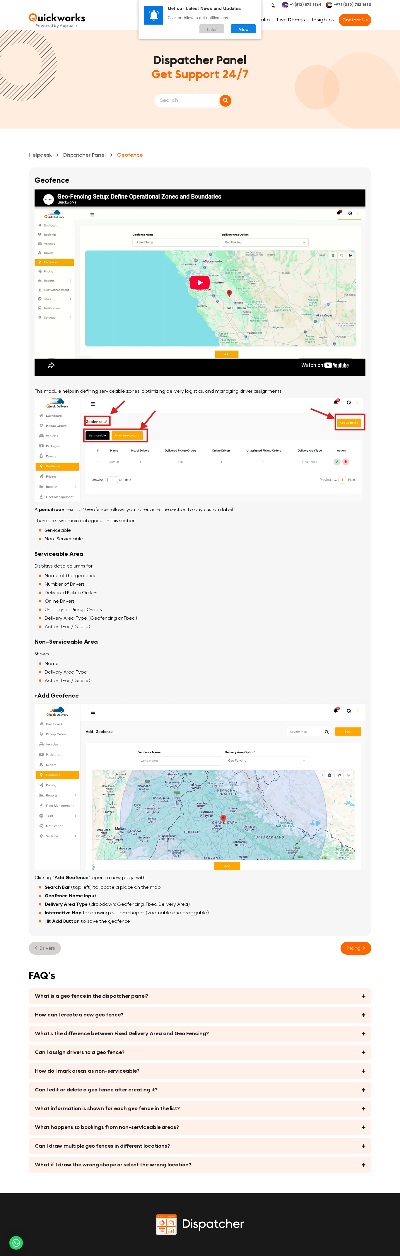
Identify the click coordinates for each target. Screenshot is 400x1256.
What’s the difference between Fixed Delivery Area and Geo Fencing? (122, 1033)
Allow (243, 29)
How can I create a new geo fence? (79, 1015)
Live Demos (291, 20)
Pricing (353, 948)
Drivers (47, 948)
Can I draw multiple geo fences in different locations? (102, 1146)
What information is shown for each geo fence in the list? (107, 1108)
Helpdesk (40, 155)
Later (212, 29)
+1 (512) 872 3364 (306, 5)
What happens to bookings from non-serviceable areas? (107, 1127)
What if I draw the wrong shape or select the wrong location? (113, 1165)
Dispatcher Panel (84, 155)
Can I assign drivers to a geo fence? (79, 1052)
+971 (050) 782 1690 (352, 5)
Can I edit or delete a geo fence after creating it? (96, 1090)
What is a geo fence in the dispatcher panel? (91, 996)
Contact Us (355, 20)
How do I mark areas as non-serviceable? (87, 1071)
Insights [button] (321, 20)
